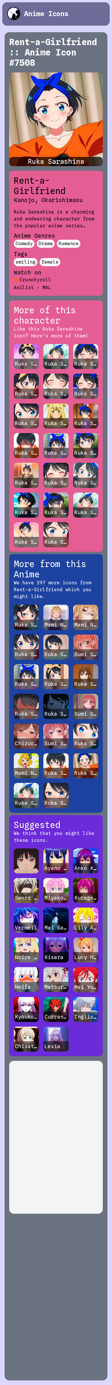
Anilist (24, 287)
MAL (47, 287)
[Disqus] (56, 1137)
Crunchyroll (35, 280)
